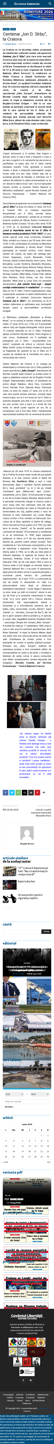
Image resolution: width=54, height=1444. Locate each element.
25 (14, 1156)
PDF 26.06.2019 (10, 809)
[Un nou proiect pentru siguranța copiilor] (10, 898)
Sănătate (41, 1398)
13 (29, 1146)
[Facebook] (23, 1380)
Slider (13, 29)
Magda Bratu (11, 44)
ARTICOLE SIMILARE (15, 858)
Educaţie (10, 1400)
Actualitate (30, 1395)
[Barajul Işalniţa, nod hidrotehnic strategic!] (27, 1074)
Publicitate (27, 1403)
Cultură (13, 25)
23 (48, 1151)
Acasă (5, 25)
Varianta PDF (12, 1172)
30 (48, 1156)
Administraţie (43, 1395)
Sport (27, 1400)
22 (41, 1151)
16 (48, 1146)
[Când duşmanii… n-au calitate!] (27, 1018)
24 (6, 1156)
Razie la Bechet (26, 881)
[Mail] (31, 1380)
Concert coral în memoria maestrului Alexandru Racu (41, 812)
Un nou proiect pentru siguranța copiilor (30, 896)
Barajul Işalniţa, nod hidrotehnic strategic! (27, 968)
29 (41, 1156)
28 (35, 1156)
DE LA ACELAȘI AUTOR (17, 861)
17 (6, 1151)
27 (29, 1156)
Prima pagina (8, 1395)
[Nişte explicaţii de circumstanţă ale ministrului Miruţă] (27, 990)
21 (35, 1151)
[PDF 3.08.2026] (27, 1247)
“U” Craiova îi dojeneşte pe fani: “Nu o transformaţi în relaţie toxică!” (33, 871)
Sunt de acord (31, 1442)
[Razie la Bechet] (10, 885)
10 (6, 1146)
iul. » (49, 1162)
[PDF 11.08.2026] (27, 1219)
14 (35, 1146)
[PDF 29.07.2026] (27, 1275)
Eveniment (30, 1398)
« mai (5, 1162)
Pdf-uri (7, 1195)
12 (22, 1146)
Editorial (9, 943)
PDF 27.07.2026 (14, 1199)
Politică (10, 1398)
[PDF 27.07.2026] (27, 1303)
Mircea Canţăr (18, 974)
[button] (50, 4)
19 (22, 1151)
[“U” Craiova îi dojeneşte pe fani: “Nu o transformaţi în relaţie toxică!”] (10, 871)
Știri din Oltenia (39, 1400)
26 (22, 1156)
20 (29, 1151)
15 (41, 1146)
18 (14, 1151)
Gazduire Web (43, 1408)
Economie (20, 1398)
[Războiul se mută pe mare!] (27, 1046)
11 (14, 1146)
